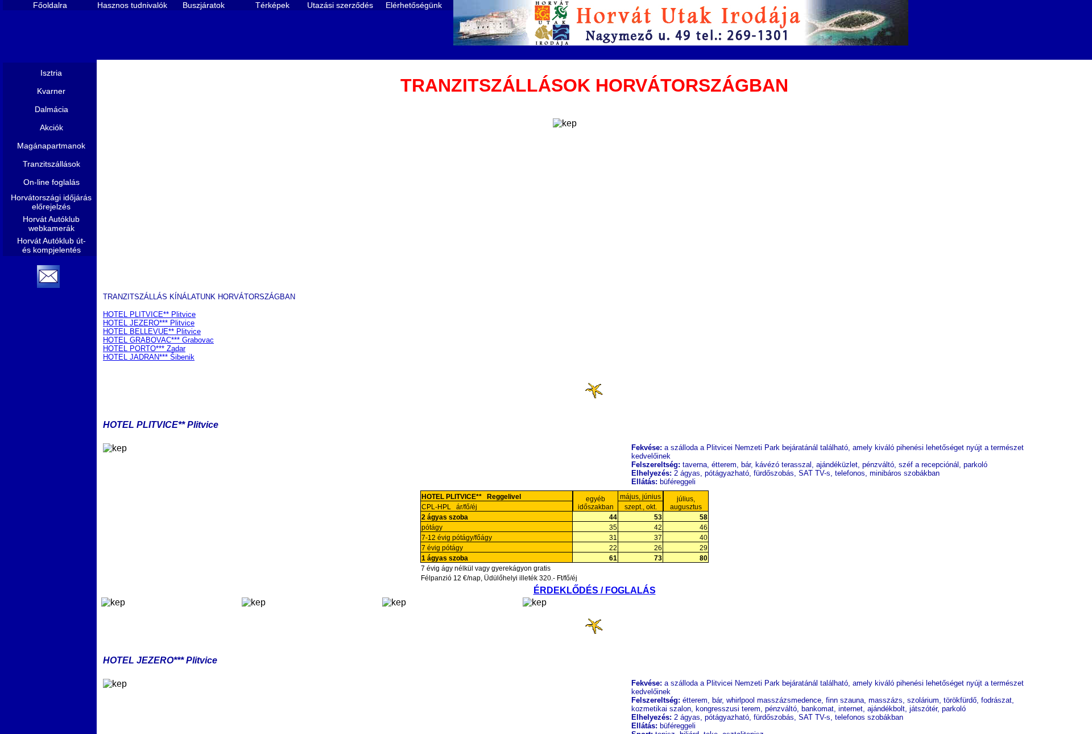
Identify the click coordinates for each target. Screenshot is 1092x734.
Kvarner (51, 91)
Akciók (51, 127)
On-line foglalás (51, 182)
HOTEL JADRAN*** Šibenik (149, 357)
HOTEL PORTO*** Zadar (144, 348)
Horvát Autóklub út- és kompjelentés (51, 245)
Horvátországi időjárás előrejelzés (51, 202)
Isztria (51, 72)
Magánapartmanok (51, 145)
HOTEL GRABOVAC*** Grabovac (158, 340)
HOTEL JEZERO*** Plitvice (149, 323)
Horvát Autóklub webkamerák (51, 224)
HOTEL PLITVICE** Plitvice (149, 314)
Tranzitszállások (51, 163)
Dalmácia (51, 109)
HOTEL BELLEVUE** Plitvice (152, 331)
